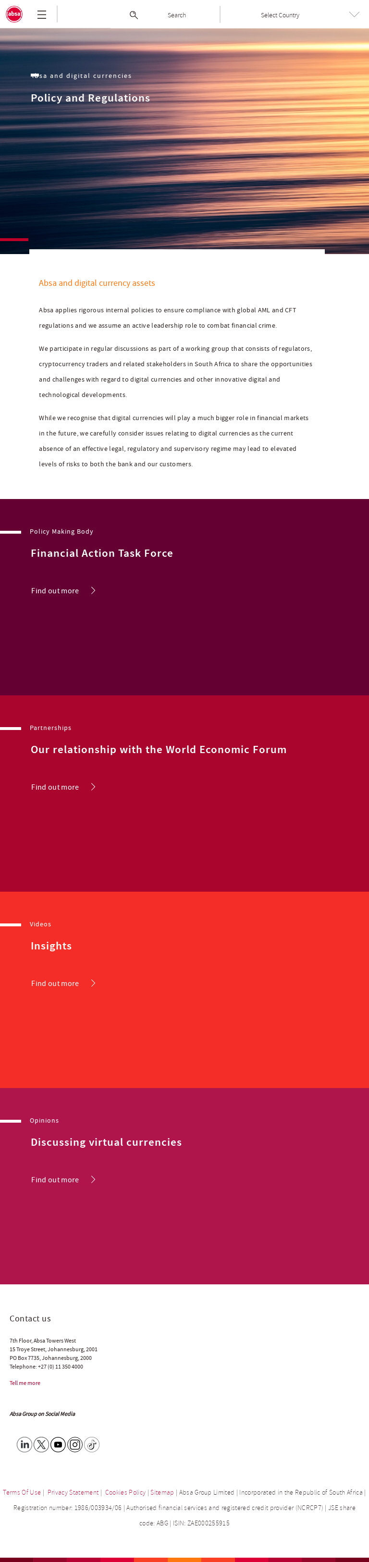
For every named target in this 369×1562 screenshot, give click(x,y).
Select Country (280, 15)
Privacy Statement (73, 1492)
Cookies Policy (125, 1492)
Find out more (55, 591)
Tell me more (25, 1383)
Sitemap (162, 1492)
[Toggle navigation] (41, 14)
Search (177, 15)
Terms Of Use (22, 1492)
